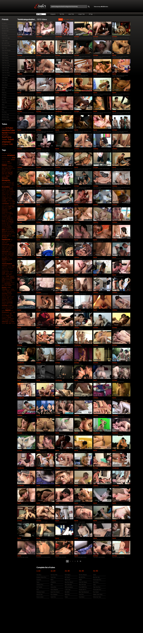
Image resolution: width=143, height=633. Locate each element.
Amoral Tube (39, 594)
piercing (4, 282)
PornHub (11, 133)
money (6, 268)
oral (7, 276)
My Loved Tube (5, 43)
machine (8, 260)
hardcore (6, 239)
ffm (7, 221)
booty (3, 183)
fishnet (8, 222)
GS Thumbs (39, 587)
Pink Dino (4, 94)
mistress (9, 267)
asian (13, 159)
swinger (9, 307)
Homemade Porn (97, 579)
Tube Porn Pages (6, 75)
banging (9, 165)
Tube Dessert (5, 55)
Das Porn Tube (5, 114)
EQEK (80, 579)
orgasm (12, 276)
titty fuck (4, 315)
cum (13, 202)
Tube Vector (5, 80)
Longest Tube (81, 14)
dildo (13, 207)
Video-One (4, 102)
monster (11, 268)
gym (11, 235)
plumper (12, 282)
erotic (6, 215)
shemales (5, 293)
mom (3, 268)
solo (8, 298)
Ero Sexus (4, 33)
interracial (5, 251)
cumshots (5, 203)
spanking (4, 299)
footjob (10, 223)
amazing (4, 157)
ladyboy (11, 255)
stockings (10, 302)
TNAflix (4, 140)
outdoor (12, 278)
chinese (7, 193)
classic (7, 194)
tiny (8, 314)
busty (11, 189)
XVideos (5, 144)
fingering (10, 221)
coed (10, 195)
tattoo (7, 308)
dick (9, 207)
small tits (4, 296)
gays (3, 229)
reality (9, 287)
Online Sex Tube (97, 597)
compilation (5, 198)
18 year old (4, 153)
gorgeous (4, 234)
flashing (4, 223)
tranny (11, 315)
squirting (4, 302)
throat (11, 312)
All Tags (91, 14)
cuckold (10, 201)
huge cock (4, 247)
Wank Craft (67, 579)
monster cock (5, 270)
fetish (3, 221)
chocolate (11, 193)
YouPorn (4, 146)
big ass (4, 171)
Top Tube (62, 14)
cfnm (3, 193)
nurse (11, 273)
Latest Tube (71, 14)
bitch (11, 174)
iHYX (37, 589)
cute (13, 203)
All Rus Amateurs (69, 587)
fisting (11, 222)
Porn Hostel (96, 592)
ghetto (12, 229)
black (8, 176)
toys (7, 315)
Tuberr (66, 597)
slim (10, 295)
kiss (12, 254)
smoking (9, 296)
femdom (11, 219)
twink (9, 317)
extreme (4, 218)
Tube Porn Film (5, 67)
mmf (13, 267)
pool (3, 284)
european (4, 216)
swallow (10, 305)
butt (3, 190)
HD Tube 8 (67, 577)
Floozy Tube (5, 35)
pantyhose (9, 279)
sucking (4, 305)
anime (3, 159)
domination (5, 211)
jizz (13, 253)
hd (11, 239)
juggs (3, 254)
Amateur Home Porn (41, 577)
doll (9, 209)
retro (9, 289)
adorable (4, 155)
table (13, 307)
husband (10, 248)
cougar (10, 198)
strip (7, 303)
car (5, 190)
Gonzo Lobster (39, 597)
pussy (4, 287)
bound (9, 183)
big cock (4, 173)
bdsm (6, 168)
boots (12, 182)
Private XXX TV (82, 589)
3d (8, 153)
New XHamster (68, 584)
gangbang (9, 228)
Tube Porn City (5, 62)
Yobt (11, 144)
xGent (94, 574)
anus (6, 159)
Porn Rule (4, 112)
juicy (6, 254)
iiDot (52, 584)
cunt (10, 203)
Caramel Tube (5, 30)
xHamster (6, 142)
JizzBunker (58, 36)
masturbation (7, 264)
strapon (4, 303)
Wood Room (5, 85)
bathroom (10, 166)
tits (11, 314)
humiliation (4, 248)
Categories (52, 14)
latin (6, 257)
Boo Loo (4, 99)
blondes (5, 178)
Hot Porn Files (54, 574)
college (4, 197)
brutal (11, 187)
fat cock (4, 219)
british (12, 185)
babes (4, 165)
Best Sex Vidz (96, 577)
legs (9, 257)
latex (3, 257)
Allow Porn (67, 594)
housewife (11, 245)
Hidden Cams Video (97, 594)
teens (8, 310)
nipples (11, 271)
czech (3, 205)
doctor (6, 208)
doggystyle (5, 209)
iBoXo (52, 579)
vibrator (12, 318)
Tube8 (11, 139)
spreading (8, 300)
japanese (4, 253)
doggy (10, 208)
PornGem (39, 36)
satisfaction (12, 290)
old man (4, 276)
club (7, 195)
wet (10, 321)
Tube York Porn (96, 587)
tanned (3, 308)
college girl (8, 197)
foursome (4, 225)
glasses (8, 232)
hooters (3, 245)
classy (11, 194)
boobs (9, 182)
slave (7, 295)
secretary (4, 292)
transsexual (4, 317)
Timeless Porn (39, 584)
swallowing (4, 307)
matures (4, 266)
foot (8, 223)
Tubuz (37, 582)
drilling (3, 213)
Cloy (3, 109)
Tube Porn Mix (5, 70)
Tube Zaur (4, 82)
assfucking (4, 163)
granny (9, 234)
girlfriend (4, 231)
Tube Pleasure (5, 60)
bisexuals (7, 174)
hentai (3, 241)
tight (14, 312)
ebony (11, 213)
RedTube (5, 135)
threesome (5, 312)
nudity (7, 273)
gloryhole (13, 232)
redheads (4, 289)
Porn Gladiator (54, 594)
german (8, 229)
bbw (3, 168)
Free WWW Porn (83, 587)
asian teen (4, 161)
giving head (11, 231)
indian (3, 249)
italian (10, 251)
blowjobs (6, 180)
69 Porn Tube (5, 28)
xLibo (94, 584)
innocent (8, 249)
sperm (3, 300)
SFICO (3, 89)
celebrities (12, 191)
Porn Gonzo (5, 25)
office (6, 274)
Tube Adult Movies (6, 50)
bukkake (4, 189)
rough (3, 290)
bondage (4, 182)
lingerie (4, 260)
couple (4, 200)
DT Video (4, 97)
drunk (7, 213)
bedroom (8, 169)
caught (7, 191)
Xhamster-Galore (40, 592)
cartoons (8, 190)
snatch (12, 296)
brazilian (9, 185)
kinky (9, 254)
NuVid (5, 133)
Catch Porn (53, 597)
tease (3, 310)
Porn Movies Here (6, 45)
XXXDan (19, 36)
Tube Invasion (5, 57)
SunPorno (6, 137)
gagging (4, 228)
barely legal (4, 166)
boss (6, 183)
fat (11, 218)
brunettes (6, 187)
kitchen (3, 255)
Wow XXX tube (82, 584)
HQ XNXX (67, 592)
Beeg (3, 128)
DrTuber (9, 128)
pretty (6, 285)
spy (12, 300)
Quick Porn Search (55, 592)
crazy (12, 200)
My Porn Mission (83, 574)
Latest (67, 19)
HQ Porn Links (5, 117)
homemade (5, 244)
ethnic (9, 215)
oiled (10, 274)
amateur (11, 155)
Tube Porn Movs (6, 72)
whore (3, 323)
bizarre (4, 176)
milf (13, 266)
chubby (4, 194)
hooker (11, 244)
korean (7, 255)
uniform (4, 318)
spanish (11, 298)
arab (9, 159)
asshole (9, 163)
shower (10, 293)
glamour (4, 232)
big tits (10, 173)
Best (64, 19)
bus (8, 189)
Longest (71, 19)
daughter (12, 205)
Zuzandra (38, 579)
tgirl (12, 310)
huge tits (10, 247)
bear (14, 168)
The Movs (4, 23)
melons (9, 265)
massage (4, 262)
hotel (7, 245)
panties (4, 279)
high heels (4, 242)
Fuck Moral (81, 597)
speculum (9, 299)
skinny (3, 295)
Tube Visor (53, 577)
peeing (7, 281)
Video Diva (4, 87)
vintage (7, 320)
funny (9, 226)
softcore (4, 298)
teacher (11, 308)
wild (10, 323)
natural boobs (5, 271)
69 (10, 153)
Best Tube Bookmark (84, 592)
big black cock (9, 171)
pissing (8, 282)
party (3, 281)
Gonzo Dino (53, 587)
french (8, 225)
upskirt (8, 318)
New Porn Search (69, 582)
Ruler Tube (4, 48)
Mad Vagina (67, 574)
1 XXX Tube (67, 589)
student (11, 303)
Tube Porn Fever (6, 65)
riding (12, 289)
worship (13, 323)
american (9, 157)
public (10, 285)
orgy (3, 278)
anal (13, 157)
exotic (9, 216)
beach (10, 168)
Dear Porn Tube (5, 119)
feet (7, 219)
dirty (3, 208)
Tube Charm (5, 52)
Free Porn (81, 594)
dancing (7, 205)
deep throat (5, 206)
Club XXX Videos (83, 582)
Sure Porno (95, 582)
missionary (4, 267)
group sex (5, 236)
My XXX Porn (82, 577)
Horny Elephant (54, 589)
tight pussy (4, 314)
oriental (7, 278)
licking (10, 259)
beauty (4, 170)
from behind (5, 226)
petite (10, 281)
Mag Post (4, 92)
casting (3, 191)
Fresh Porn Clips (6, 38)
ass (8, 161)
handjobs (4, 237)
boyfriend (4, 185)
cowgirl (9, 200)
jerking (9, 253)
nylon (3, 274)
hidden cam (8, 241)
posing (12, 284)
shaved (9, 292)
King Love (4, 107)
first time (4, 222)
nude (3, 273)
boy (13, 183)
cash (12, 190)
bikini (3, 174)
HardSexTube (8, 130)
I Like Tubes (5, 40)
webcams (5, 321)
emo (3, 215)
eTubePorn (53, 582)
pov (3, 285)
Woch (3, 104)
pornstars (7, 284)
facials (9, 218)
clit (14, 194)
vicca (3, 320)
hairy (13, 236)
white (12, 321)
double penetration (7, 212)
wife (7, 323)
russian (7, 290)
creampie (4, 202)
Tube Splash (5, 77)
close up (4, 195)
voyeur (11, 320)
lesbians (5, 259)
